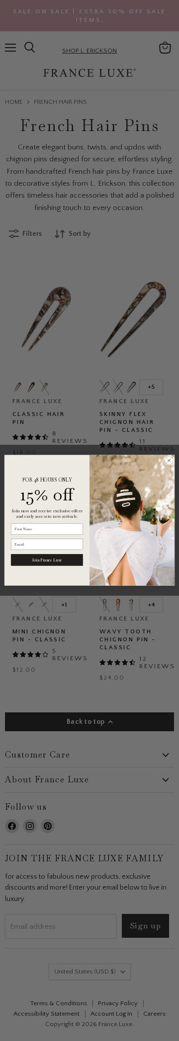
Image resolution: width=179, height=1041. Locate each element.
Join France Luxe (47, 559)
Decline (84, 1002)
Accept (84, 977)
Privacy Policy (101, 952)
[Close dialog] (169, 460)
